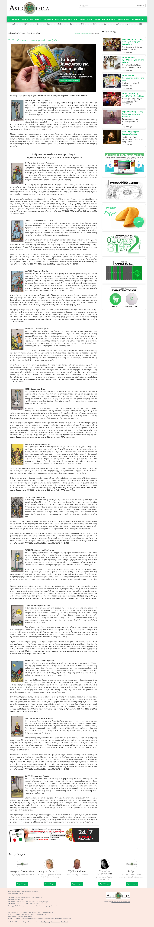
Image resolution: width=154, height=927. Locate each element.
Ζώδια (23, 19)
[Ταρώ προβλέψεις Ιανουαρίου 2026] (112, 137)
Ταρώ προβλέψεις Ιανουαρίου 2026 (130, 132)
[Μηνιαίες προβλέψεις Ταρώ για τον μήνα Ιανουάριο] (112, 44)
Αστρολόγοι (137, 19)
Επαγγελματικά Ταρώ (132, 263)
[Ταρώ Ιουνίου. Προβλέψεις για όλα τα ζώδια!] (112, 62)
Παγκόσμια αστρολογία (65, 19)
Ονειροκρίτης (122, 19)
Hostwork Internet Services (121, 902)
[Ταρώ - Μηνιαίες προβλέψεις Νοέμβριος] (112, 99)
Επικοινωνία (55, 922)
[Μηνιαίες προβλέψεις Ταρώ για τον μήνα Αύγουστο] (112, 117)
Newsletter (64, 922)
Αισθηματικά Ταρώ (114, 263)
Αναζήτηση (140, 6)
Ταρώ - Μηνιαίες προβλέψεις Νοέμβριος (133, 94)
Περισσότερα (127, 52)
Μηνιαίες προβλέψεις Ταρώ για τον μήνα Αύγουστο (132, 114)
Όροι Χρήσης (45, 922)
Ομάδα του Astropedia (83, 33)
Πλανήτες (48, 19)
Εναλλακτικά (107, 19)
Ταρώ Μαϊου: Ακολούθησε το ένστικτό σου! (133, 78)
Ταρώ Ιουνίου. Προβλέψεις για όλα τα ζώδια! (133, 59)
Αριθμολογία (85, 19)
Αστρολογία (35, 19)
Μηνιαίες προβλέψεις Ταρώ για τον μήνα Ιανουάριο (132, 41)
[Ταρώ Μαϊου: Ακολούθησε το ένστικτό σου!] (112, 81)
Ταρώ (96, 19)
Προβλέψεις (13, 19)
